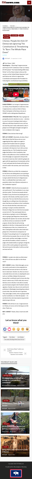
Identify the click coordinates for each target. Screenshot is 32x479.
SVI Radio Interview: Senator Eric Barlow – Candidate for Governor (13, 428)
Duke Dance (5, 431)
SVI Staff (7, 58)
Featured (12, 25)
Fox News (12, 337)
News (21, 35)
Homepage (5, 25)
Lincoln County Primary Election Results (13, 404)
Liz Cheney (21, 337)
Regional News (7, 375)
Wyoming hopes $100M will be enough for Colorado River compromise (12, 380)
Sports (5, 446)
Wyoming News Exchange (9, 385)
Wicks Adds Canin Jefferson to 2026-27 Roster (15, 451)
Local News (14, 35)
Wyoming (6, 37)
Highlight (6, 423)
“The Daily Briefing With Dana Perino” (14, 339)
